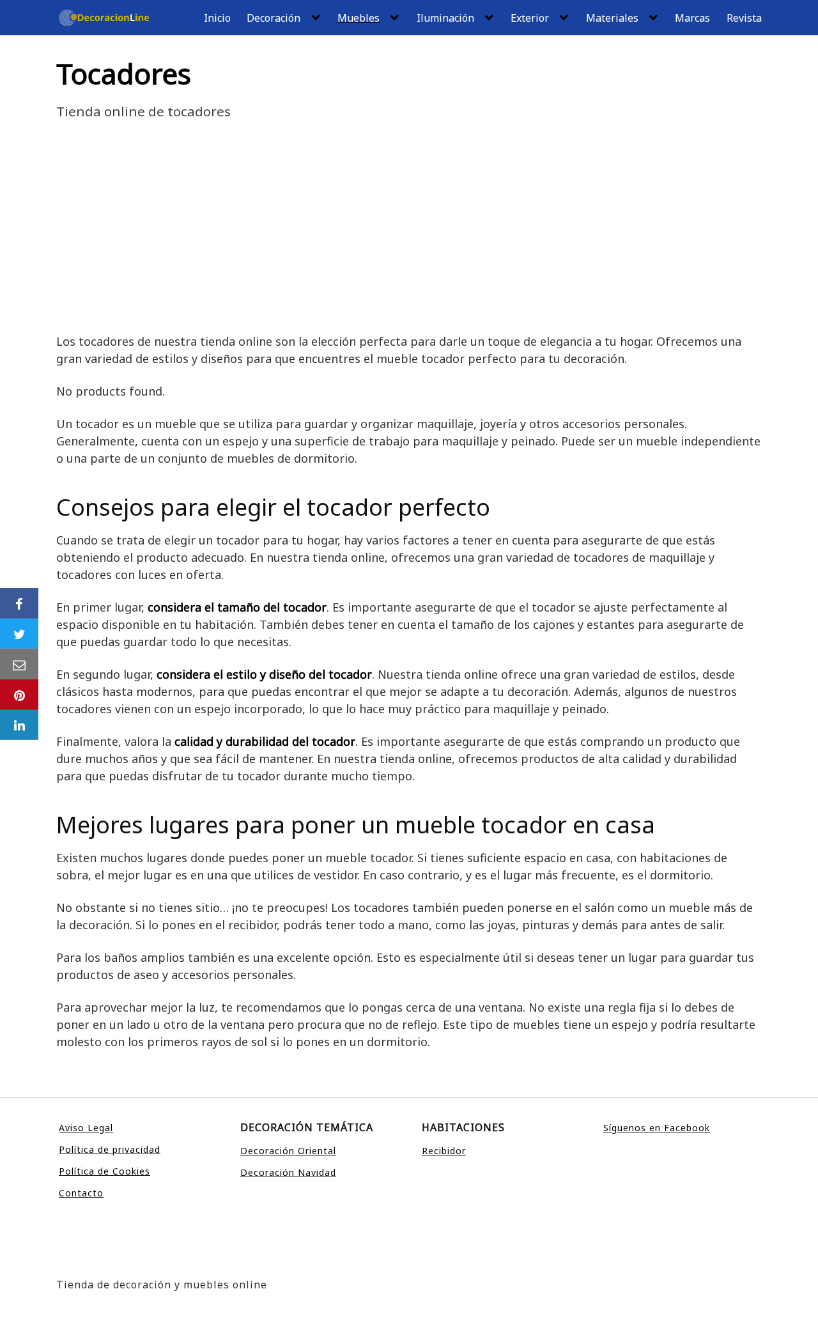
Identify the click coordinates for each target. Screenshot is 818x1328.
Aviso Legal (86, 1128)
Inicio (217, 18)
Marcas (692, 18)
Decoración (273, 18)
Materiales (612, 18)
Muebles (358, 18)
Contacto (81, 1193)
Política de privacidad (109, 1149)
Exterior (530, 18)
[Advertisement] (409, 237)
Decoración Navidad (288, 1172)
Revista (744, 18)
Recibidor (444, 1151)
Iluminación (445, 18)
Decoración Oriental (288, 1151)
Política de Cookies (104, 1171)
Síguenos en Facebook (656, 1128)
